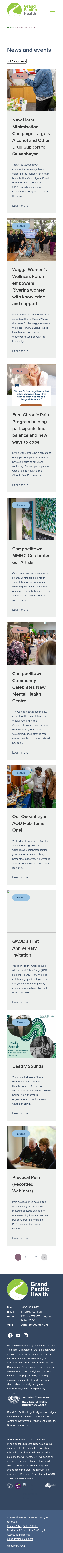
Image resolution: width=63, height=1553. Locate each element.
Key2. (23, 1546)
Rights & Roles (30, 1526)
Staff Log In (40, 1530)
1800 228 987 (30, 1307)
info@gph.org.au (31, 1312)
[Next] (44, 1257)
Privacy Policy (14, 1526)
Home (10, 27)
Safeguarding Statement (20, 1539)
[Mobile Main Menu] (52, 10)
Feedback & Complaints (20, 1530)
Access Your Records (18, 1534)
